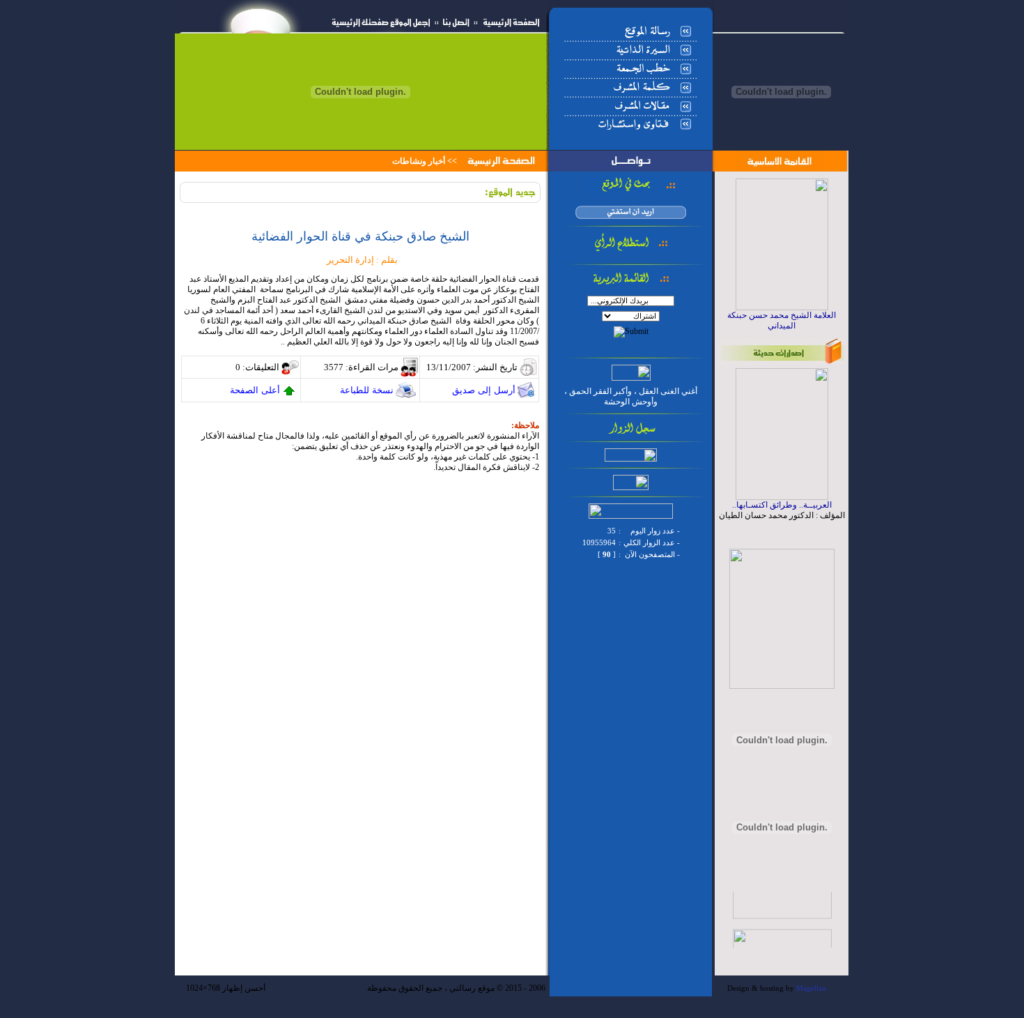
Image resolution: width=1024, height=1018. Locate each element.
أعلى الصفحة (255, 390)
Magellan (811, 988)
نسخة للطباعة (367, 390)
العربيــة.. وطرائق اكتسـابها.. (782, 505)
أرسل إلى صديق (483, 390)
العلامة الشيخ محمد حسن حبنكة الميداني (781, 320)
